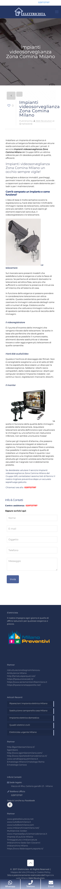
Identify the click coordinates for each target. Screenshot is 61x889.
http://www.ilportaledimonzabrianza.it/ (27, 756)
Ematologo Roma (35, 761)
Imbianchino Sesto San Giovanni (23, 842)
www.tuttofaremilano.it (19, 822)
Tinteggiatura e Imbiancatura (22, 839)
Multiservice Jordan (17, 831)
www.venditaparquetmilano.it (22, 759)
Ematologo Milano (16, 761)
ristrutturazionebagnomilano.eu (23, 670)
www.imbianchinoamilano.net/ (23, 828)
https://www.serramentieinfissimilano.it (27, 682)
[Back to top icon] (30, 863)
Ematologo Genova (17, 764)
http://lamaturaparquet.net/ (21, 676)
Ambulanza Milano (17, 673)
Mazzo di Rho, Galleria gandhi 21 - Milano (32, 786)
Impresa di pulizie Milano (20, 836)
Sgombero (12, 750)
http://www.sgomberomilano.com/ (24, 753)
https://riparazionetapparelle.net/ (24, 685)
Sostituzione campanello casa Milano (28, 710)
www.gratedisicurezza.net (20, 819)
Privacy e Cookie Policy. (39, 872)
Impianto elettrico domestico (24, 717)
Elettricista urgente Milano (23, 732)
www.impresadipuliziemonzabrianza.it (27, 833)
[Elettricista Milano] (30, 12)
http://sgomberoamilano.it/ (21, 747)
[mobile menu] (56, 12)
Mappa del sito (18, 872)
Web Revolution (44, 121)
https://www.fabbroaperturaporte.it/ (25, 848)
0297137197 (44, 2)
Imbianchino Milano (17, 845)
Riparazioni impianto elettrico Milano (28, 703)
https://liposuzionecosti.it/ (20, 679)
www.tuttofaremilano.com (20, 825)
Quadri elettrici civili (19, 725)
